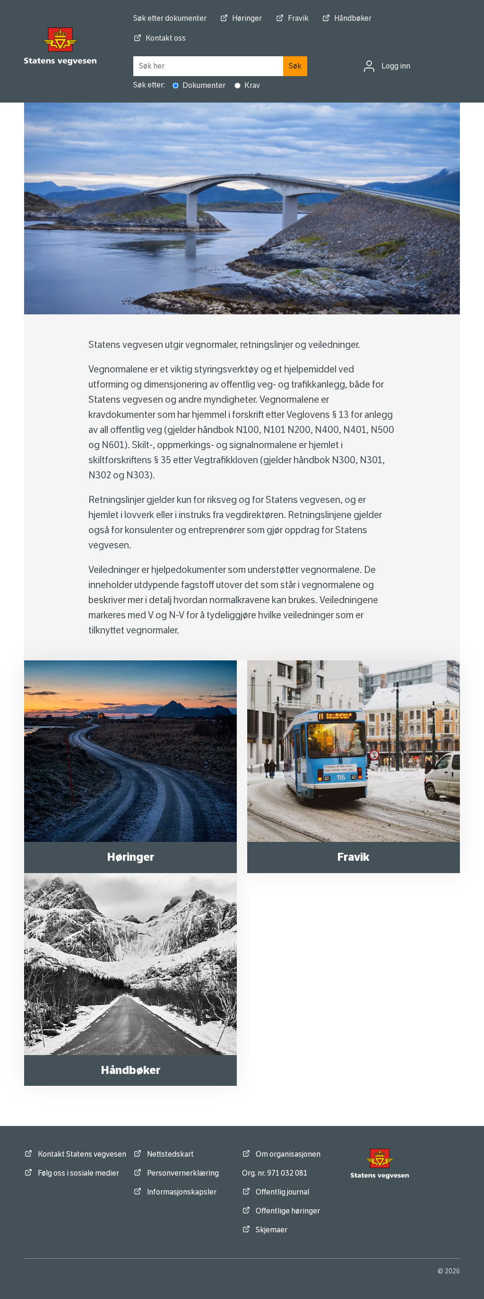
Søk (295, 65)
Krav (252, 85)
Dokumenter (203, 85)
